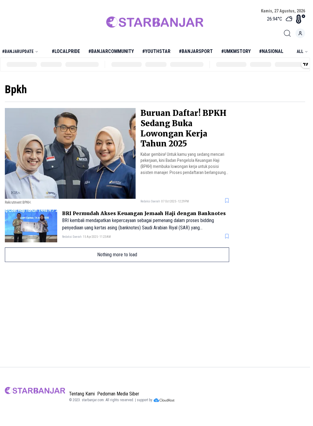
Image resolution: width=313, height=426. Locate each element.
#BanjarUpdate (18, 51)
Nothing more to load (117, 254)
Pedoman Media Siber (118, 394)
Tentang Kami (82, 394)
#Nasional (271, 51)
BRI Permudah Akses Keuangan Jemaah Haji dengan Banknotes (144, 213)
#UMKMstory (236, 51)
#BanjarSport (196, 51)
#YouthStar (156, 51)
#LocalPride (66, 51)
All (300, 51)
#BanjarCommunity (111, 51)
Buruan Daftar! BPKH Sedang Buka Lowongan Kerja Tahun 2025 (183, 128)
